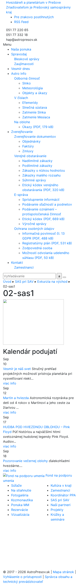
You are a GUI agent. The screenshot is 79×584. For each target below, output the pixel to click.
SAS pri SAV (24, 281)
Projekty (57, 510)
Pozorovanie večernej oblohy (25, 461)
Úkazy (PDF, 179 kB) (37, 127)
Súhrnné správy (34, 180)
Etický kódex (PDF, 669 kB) (43, 219)
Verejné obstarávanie (30, 156)
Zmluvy (27, 151)
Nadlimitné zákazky (37, 161)
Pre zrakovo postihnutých (34, 17)
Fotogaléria (19, 495)
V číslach (21, 98)
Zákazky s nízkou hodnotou (43, 170)
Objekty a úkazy (34, 93)
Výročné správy (34, 224)
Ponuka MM (20, 505)
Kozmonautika (22, 500)
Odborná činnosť (27, 78)
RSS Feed (21, 22)
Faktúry (28, 146)
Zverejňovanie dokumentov (35, 136)
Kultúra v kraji (61, 485)
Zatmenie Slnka (34, 112)
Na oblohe (22, 122)
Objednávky (31, 141)
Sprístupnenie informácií (40, 199)
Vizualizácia (20, 515)
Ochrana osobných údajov (34, 229)
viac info (9, 383)
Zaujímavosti (24, 64)
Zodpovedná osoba (37, 248)
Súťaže (16, 485)
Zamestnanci (24, 267)
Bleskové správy (26, 59)
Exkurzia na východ (52, 281)
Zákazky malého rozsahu (41, 175)
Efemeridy (30, 103)
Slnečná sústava (34, 107)
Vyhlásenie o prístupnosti (22, 577)
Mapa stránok (63, 572)
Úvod (7, 281)
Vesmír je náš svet (17, 369)
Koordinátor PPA (63, 495)
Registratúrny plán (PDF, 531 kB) (47, 243)
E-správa (21, 195)
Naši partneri (60, 505)
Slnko (26, 83)
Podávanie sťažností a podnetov (47, 204)
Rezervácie (19, 510)
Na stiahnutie (21, 490)
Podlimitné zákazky (37, 166)
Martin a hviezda (16, 398)
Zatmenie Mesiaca (36, 117)
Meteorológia (32, 88)
